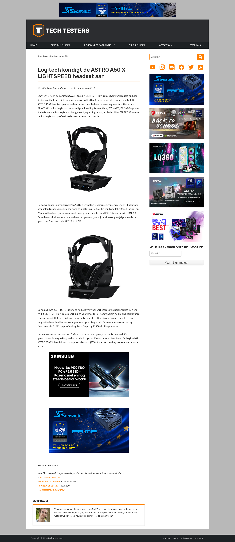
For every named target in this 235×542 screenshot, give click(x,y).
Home (33, 45)
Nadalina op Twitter (49, 481)
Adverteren (186, 538)
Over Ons (195, 45)
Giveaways (165, 45)
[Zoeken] (200, 57)
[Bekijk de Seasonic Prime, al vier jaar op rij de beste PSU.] (176, 89)
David (45, 56)
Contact (199, 538)
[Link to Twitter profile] (191, 67)
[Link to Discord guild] (172, 67)
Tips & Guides (137, 45)
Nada (175, 538)
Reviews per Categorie (97, 45)
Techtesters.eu (55, 538)
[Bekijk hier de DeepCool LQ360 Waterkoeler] (176, 157)
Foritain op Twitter (48, 485)
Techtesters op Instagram (52, 489)
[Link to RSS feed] (200, 67)
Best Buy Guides (60, 45)
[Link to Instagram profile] (162, 67)
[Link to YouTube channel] (152, 67)
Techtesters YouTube (49, 477)
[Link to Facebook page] (181, 67)
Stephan (166, 538)
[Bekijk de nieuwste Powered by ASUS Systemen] (176, 226)
